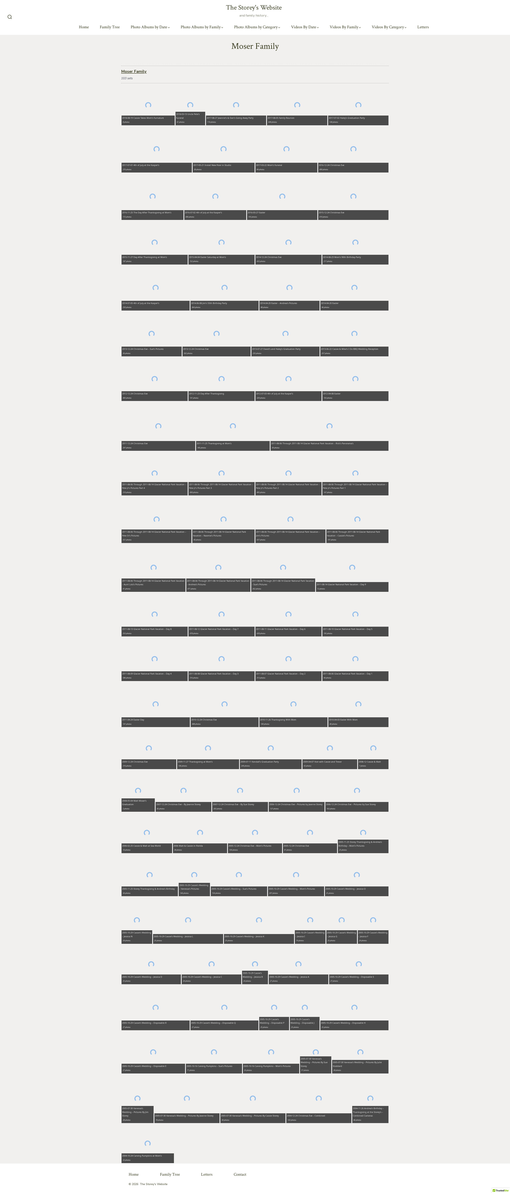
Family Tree (110, 27)
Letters (423, 27)
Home (84, 27)
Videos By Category (388, 27)
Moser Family (134, 71)
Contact (240, 1174)
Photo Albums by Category (256, 27)
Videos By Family (344, 27)
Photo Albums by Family (201, 27)
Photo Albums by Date (149, 27)
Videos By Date (303, 27)
